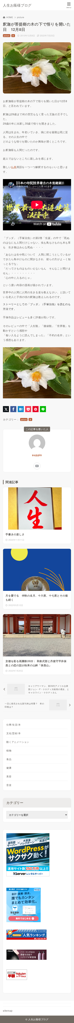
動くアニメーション (17, 742)
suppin (37, 455)
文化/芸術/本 (13, 733)
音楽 (9, 785)
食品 (9, 759)
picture (20, 17)
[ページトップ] (67, 1016)
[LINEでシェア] (43, 409)
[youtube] (37, 466)
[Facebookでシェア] (13, 409)
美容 (9, 776)
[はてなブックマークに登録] (21, 409)
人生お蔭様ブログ (17, 5)
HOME (9, 17)
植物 (9, 750)
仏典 (14, 167)
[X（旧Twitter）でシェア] (6, 409)
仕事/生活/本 (13, 724)
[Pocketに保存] (28, 409)
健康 (9, 767)
